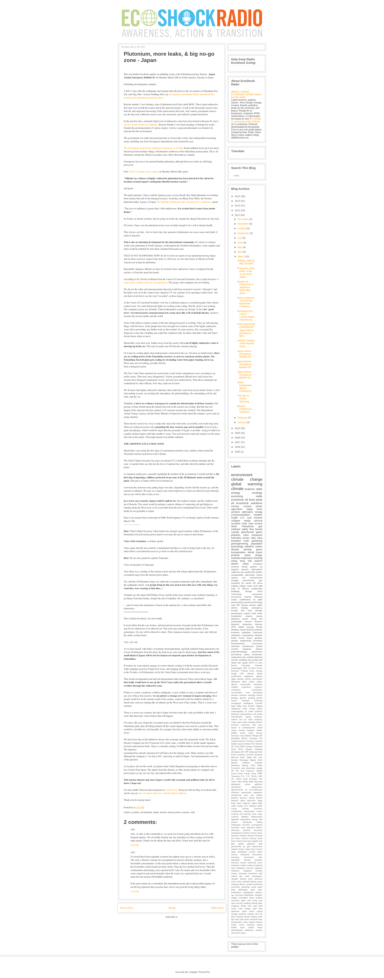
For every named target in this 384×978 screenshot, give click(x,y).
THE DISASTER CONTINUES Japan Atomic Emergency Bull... (246, 330)
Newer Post (126, 908)
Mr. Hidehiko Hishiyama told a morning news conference (184, 201)
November (243, 224)
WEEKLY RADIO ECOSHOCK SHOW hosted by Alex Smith (246, 94)
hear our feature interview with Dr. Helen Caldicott (162, 793)
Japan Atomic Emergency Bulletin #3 (244, 354)
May (240, 247)
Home (172, 908)
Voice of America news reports (143, 171)
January (242, 422)
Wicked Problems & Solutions (244, 409)
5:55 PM (134, 891)
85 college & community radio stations (246, 120)
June (240, 242)
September (243, 233)
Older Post (217, 908)
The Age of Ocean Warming (243, 398)
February (242, 417)
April (239, 252)
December (243, 219)
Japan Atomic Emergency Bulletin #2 (244, 375)
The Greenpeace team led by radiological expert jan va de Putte (153, 147)
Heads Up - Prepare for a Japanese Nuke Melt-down (245, 287)
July (240, 238)
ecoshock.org (171, 789)
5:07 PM (134, 845)
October (242, 228)
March (241, 256)
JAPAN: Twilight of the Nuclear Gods (245, 343)
